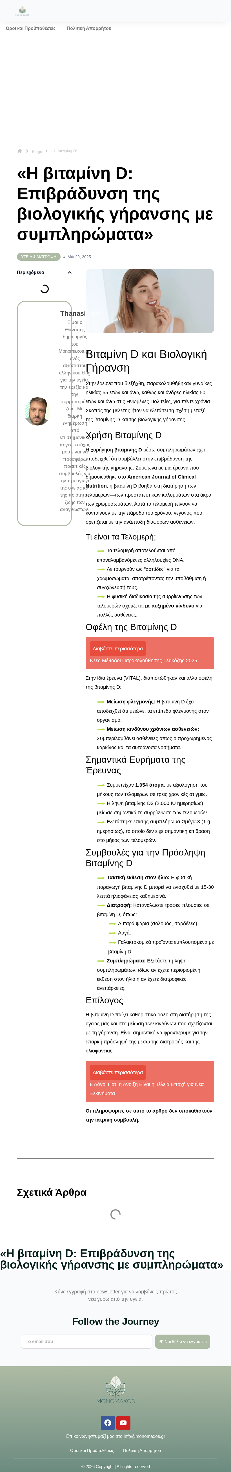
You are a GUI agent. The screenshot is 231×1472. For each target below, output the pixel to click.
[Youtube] (123, 1423)
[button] (69, 272)
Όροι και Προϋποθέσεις (30, 28)
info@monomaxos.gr (144, 1436)
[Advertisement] (115, 77)
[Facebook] (108, 1423)
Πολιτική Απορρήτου (89, 28)
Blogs (37, 151)
